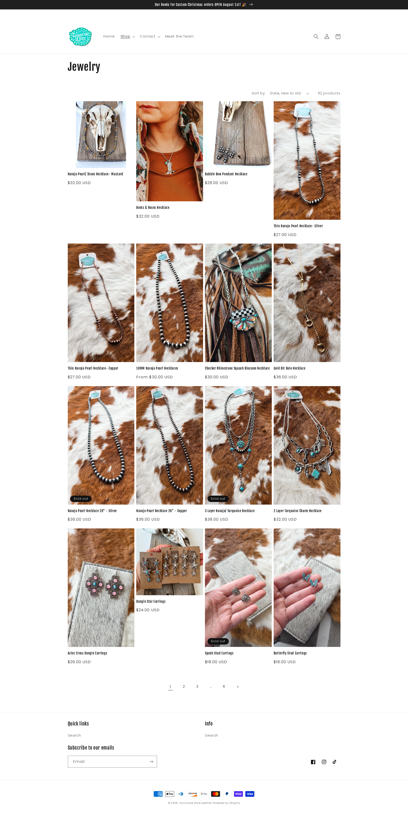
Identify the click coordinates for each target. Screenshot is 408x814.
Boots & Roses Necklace (153, 208)
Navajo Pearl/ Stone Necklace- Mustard (95, 174)
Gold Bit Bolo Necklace (290, 368)
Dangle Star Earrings (151, 601)
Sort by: (258, 93)
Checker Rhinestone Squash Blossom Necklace (237, 368)
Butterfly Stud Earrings (290, 653)
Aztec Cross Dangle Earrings (87, 653)
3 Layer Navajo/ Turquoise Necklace (230, 511)
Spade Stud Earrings (219, 653)
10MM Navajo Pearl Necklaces (157, 368)
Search (74, 735)
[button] (127, 36)
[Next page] (237, 686)
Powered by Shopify (226, 803)
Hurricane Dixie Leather (195, 803)
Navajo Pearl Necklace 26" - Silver (92, 511)
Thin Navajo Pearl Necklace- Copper (93, 368)
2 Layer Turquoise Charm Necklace (298, 511)
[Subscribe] (151, 761)
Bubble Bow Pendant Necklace (226, 174)
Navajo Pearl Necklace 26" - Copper (161, 511)
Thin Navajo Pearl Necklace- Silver (298, 226)
